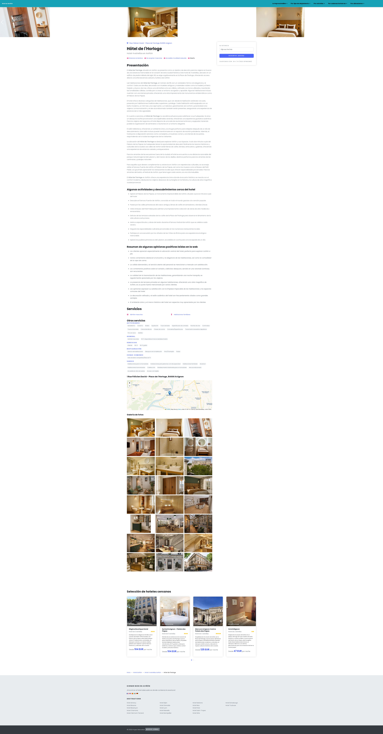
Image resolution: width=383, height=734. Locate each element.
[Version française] (127, 694)
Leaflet (168, 409)
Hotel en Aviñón (7, 3)
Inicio (128, 672)
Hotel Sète (196, 713)
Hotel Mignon (234, 629)
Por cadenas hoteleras (337, 3)
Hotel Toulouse (231, 705)
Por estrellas (318, 3)
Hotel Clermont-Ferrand (135, 713)
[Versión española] (132, 694)
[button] (191, 35)
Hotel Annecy (131, 703)
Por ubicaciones (356, 3)
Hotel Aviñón (137, 672)
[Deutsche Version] (137, 694)
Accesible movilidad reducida (176, 58)
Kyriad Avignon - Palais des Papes (173, 630)
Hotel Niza (196, 705)
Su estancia (224, 45)
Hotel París (196, 708)
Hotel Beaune (131, 705)
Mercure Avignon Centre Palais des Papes (205, 630)
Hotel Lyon (163, 708)
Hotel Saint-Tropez (199, 710)
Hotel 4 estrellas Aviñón (153, 672)
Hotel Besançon (132, 708)
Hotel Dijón (163, 703)
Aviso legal (152, 729)
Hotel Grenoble (165, 705)
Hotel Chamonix (132, 710)
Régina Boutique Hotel (138, 629)
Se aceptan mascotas (154, 58)
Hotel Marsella (164, 710)
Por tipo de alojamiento (300, 3)
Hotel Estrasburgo (232, 703)
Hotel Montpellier (165, 713)
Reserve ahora (236, 56)
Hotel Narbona (198, 703)
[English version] (130, 694)
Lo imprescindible (279, 3)
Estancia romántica (136, 58)
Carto (179, 409)
